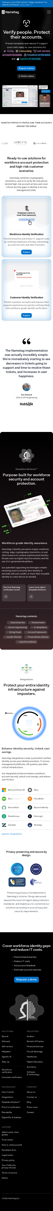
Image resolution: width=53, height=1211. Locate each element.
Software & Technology (33, 1073)
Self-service (7, 1046)
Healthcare (32, 1057)
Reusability (7, 1112)
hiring (9, 51)
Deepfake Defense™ (11, 1102)
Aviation (30, 1036)
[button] (48, 11)
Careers (30, 1112)
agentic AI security (28, 59)
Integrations (7, 1097)
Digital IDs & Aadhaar (11, 1117)
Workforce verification (7, 1071)
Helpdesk (6, 1052)
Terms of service (9, 1173)
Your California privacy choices (9, 1166)
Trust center (7, 1140)
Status (5, 1178)
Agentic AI (6, 1057)
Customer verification (12, 1077)
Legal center (7, 1155)
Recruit (5, 1036)
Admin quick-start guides (10, 1133)
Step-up (5, 1062)
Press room (32, 1107)
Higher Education (35, 1062)
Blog (29, 1102)
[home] (10, 12)
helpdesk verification (37, 55)
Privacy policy (8, 1160)
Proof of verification (11, 1107)
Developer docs (9, 1150)
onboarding (24, 51)
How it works (8, 1092)
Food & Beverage (35, 1052)
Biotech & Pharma (35, 1041)
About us (31, 1092)
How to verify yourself (12, 1145)
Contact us (32, 1097)
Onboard (6, 1041)
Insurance (31, 1067)
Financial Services (35, 1046)
